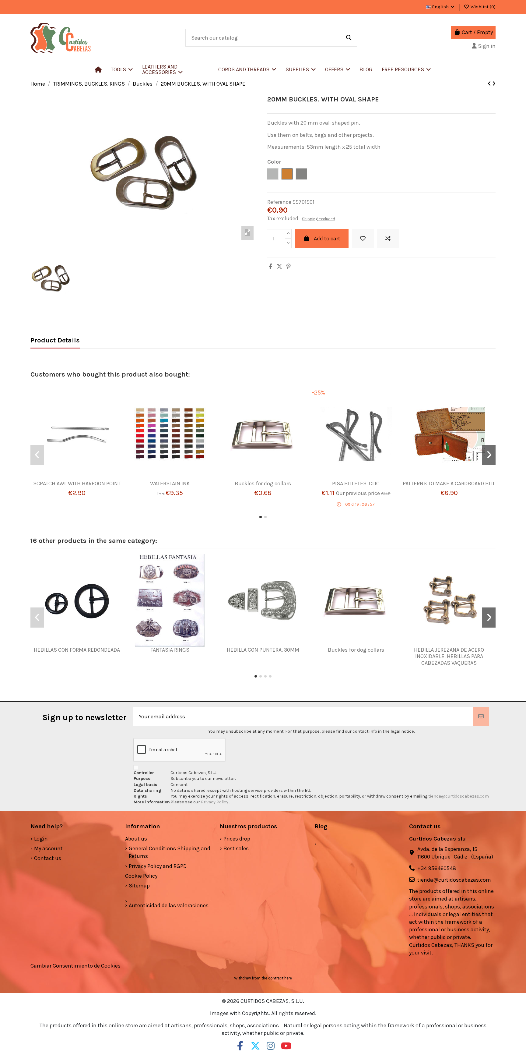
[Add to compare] (388, 238)
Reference (279, 202)
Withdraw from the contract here (263, 978)
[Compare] (74, 477)
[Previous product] (490, 83)
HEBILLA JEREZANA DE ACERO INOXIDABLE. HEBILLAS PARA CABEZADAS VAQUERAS (449, 656)
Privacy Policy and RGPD (158, 866)
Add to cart (327, 238)
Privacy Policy (215, 802)
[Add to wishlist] (363, 238)
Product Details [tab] (55, 340)
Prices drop (236, 838)
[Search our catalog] (349, 38)
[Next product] (494, 83)
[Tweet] (279, 266)
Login (41, 838)
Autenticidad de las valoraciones (169, 905)
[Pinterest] (288, 266)
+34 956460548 (436, 868)
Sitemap (139, 885)
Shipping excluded (318, 219)
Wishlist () (482, 6)
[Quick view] (86, 477)
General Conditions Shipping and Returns (169, 852)
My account (48, 848)
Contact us (47, 858)
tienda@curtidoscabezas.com (458, 796)
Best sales (236, 848)
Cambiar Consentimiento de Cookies (75, 965)
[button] (176, 69)
